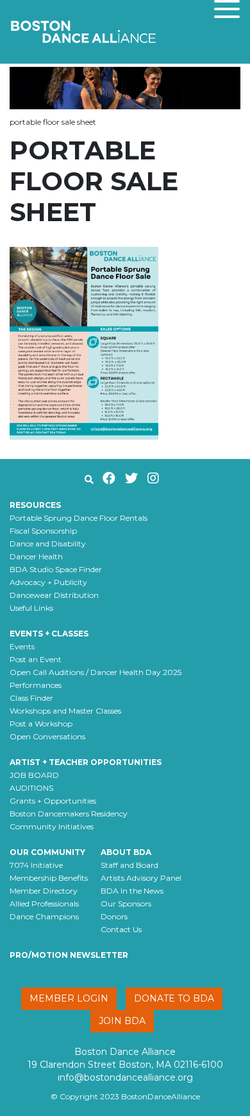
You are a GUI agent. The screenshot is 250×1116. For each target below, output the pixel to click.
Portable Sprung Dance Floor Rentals (78, 518)
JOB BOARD (34, 775)
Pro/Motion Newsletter (69, 955)
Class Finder (31, 698)
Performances (36, 685)
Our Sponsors (126, 903)
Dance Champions (44, 916)
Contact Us (121, 929)
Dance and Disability (48, 543)
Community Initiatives (52, 826)
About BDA (126, 852)
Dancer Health (36, 556)
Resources (35, 505)
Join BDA (122, 1021)
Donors (114, 916)
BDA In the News (132, 891)
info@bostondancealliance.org (125, 1077)
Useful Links (31, 608)
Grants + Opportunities (53, 801)
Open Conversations (47, 736)
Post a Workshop (41, 723)
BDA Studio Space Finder (56, 569)
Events (22, 646)
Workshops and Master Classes (65, 711)
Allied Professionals (44, 903)
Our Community (47, 852)
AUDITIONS (31, 788)
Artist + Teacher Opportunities (86, 762)
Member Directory (44, 891)
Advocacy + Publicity (48, 582)
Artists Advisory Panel (141, 878)
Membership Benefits (49, 878)
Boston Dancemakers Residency (69, 813)
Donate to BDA (174, 998)
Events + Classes (49, 633)
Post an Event (36, 659)
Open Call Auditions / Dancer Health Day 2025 (95, 672)
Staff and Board (129, 865)
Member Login (68, 998)
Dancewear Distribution (54, 595)
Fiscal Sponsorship (43, 531)
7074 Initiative (36, 865)
